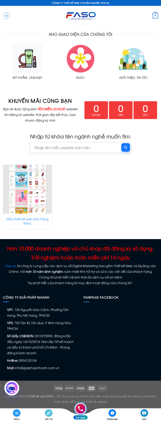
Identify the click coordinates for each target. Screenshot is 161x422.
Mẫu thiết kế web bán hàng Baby (27, 221)
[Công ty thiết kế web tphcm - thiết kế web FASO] (80, 15)
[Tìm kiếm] (125, 147)
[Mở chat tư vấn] (11, 388)
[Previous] (3, 67)
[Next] (158, 67)
